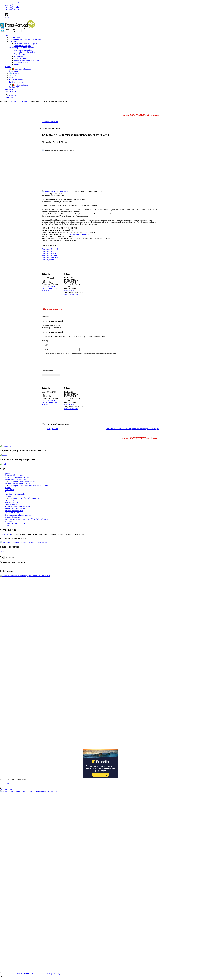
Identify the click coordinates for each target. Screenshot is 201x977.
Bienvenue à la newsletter (14, 475)
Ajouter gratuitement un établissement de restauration (28, 486)
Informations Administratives (15, 509)
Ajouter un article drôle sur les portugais (24, 498)
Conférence (46, 286)
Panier (7, 492)
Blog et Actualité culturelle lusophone (18, 515)
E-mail (45, 345)
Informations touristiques (14, 511)
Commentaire (47, 371)
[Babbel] (3, 455)
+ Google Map (72, 289)
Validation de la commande (15, 494)
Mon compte (9, 490)
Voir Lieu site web (71, 295)
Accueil (7, 473)
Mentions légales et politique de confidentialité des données (26, 519)
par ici (2, 551)
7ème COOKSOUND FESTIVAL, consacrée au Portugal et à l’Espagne (132, 429)
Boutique (8, 488)
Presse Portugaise (11, 504)
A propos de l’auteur (12, 517)
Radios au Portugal (12, 502)
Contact (7, 525)
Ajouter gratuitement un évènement (17, 477)
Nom (44, 341)
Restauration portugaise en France (17, 483)
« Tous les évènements (50, 122)
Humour (8, 496)
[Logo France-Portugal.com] (17, 31)
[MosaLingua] (5, 446)
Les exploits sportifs (12, 513)
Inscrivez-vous (5, 534)
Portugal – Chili (52, 429)
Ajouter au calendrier (54, 309)
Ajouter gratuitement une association (22, 481)
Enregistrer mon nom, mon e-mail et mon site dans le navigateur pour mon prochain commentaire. (80, 354)
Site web (45, 349)
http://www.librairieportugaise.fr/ (79, 234)
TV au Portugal (10, 500)
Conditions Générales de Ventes (16, 523)
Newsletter (9, 521)
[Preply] (3, 464)
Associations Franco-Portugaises (16, 479)
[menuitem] (103, 50)
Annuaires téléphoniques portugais (17, 506)
